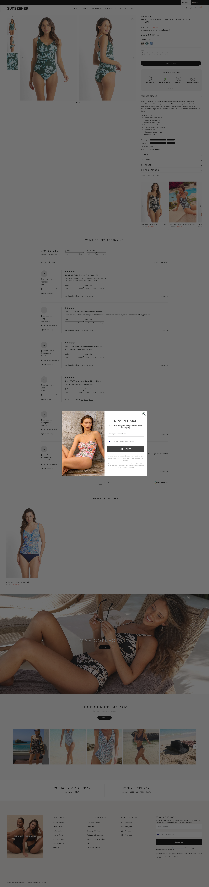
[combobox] (111, 441)
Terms (132, 463)
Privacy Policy (139, 463)
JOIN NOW (125, 449)
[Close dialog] (144, 414)
